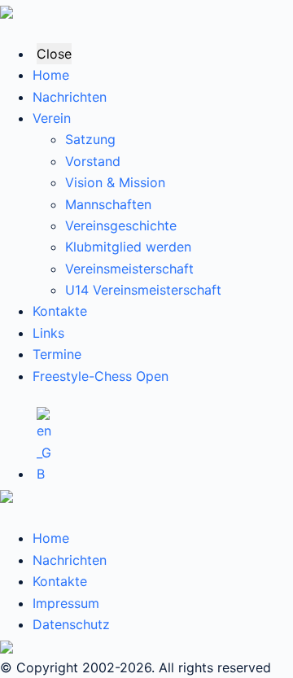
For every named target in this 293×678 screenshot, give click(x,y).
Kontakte (60, 311)
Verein (52, 118)
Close (54, 54)
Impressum (66, 603)
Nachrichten (70, 97)
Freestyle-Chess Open (100, 376)
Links (48, 333)
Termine (57, 354)
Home (51, 75)
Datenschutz (71, 624)
